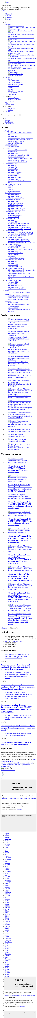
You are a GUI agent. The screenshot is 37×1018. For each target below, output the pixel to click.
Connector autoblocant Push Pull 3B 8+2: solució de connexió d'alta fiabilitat (17, 743)
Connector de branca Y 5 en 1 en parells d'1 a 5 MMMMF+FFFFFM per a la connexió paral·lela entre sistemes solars (19, 559)
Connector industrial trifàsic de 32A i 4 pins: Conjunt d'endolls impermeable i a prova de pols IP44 (18, 728)
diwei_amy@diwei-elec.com (13, 641)
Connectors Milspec (7, 764)
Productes (7, 120)
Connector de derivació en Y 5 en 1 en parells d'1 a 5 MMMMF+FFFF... (19, 376)
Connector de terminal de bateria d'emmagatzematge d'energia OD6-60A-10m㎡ (18, 363)
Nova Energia (9, 122)
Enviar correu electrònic (8, 770)
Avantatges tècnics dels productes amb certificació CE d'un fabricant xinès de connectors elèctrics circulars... (15, 667)
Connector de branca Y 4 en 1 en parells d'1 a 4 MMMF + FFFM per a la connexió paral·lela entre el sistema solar (20, 577)
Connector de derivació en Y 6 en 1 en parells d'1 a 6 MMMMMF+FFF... (19, 396)
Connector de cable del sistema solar (19, 431)
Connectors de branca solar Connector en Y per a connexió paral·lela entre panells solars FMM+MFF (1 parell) (20, 488)
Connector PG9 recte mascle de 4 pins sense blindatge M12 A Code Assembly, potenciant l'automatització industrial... (18, 687)
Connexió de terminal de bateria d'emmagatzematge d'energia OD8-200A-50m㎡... (18, 326)
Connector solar (9, 123)
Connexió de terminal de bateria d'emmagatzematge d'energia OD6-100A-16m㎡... (18, 351)
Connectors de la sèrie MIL (16, 441)
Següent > (5, 628)
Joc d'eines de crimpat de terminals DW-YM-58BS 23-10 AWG (20, 417)
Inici (6, 118)
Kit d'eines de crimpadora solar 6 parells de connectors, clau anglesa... (20, 408)
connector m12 (14, 763)
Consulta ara (4, 758)
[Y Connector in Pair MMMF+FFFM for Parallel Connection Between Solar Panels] (20, 462)
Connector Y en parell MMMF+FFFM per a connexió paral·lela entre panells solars (18, 469)
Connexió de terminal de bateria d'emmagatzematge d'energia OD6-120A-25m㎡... (18, 338)
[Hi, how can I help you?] (1, 779)
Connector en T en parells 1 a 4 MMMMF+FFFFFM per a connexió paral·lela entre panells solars (19, 539)
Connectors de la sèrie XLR (16, 436)
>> (9, 628)
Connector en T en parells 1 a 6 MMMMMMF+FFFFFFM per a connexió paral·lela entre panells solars (20, 505)
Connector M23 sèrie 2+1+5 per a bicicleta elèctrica (18, 448)
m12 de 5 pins (5, 763)
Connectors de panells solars (21, 764)
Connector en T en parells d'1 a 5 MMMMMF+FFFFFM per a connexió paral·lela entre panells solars (20, 522)
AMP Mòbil (9, 761)
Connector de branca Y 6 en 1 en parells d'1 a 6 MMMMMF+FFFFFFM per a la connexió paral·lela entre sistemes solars (20, 597)
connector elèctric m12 (26, 763)
